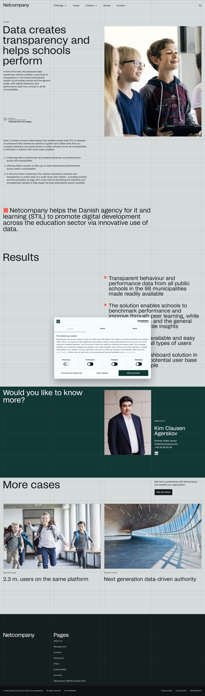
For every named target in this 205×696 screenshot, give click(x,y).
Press (56, 664)
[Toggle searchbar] (200, 5)
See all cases (163, 492)
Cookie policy (181, 691)
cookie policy (61, 352)
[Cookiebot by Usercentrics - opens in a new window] (139, 321)
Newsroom (59, 658)
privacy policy (129, 352)
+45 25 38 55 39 (163, 447)
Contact (57, 652)
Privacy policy (166, 691)
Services (58, 675)
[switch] (90, 364)
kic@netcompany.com (166, 444)
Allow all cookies (133, 373)
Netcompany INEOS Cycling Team (70, 681)
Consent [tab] (70, 329)
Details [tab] (102, 328)
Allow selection (102, 373)
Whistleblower (196, 691)
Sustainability (60, 670)
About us (58, 641)
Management (60, 647)
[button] (60, 6)
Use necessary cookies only (71, 373)
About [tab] (134, 328)
